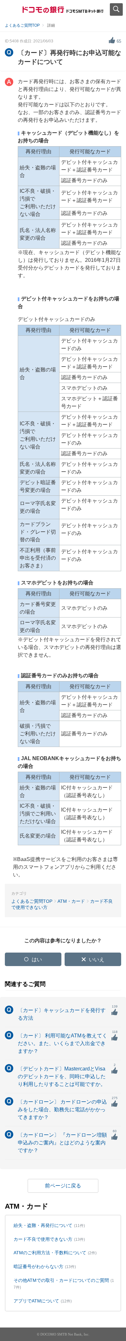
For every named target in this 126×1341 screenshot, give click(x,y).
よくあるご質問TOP (22, 25)
